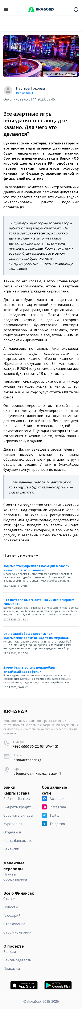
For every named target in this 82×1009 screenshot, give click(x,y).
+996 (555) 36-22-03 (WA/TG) (35, 746)
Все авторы (24, 93)
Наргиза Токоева (30, 88)
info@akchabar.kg (27, 760)
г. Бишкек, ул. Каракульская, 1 (37, 773)
